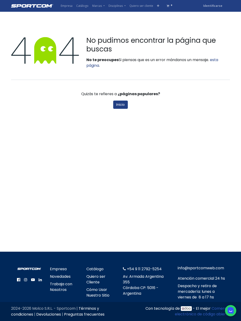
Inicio (120, 104)
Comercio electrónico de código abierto (202, 311)
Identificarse (212, 6)
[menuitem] (66, 6)
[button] (158, 6)
